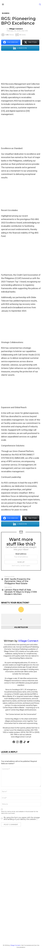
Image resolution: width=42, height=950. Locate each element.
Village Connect (15, 945)
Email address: (21, 554)
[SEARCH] (40, 4)
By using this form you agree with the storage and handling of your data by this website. (22, 818)
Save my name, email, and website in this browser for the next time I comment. (19, 812)
